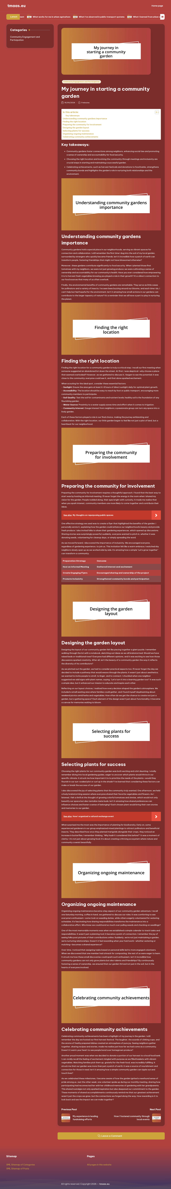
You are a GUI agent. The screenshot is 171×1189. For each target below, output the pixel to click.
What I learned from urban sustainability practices (126, 17)
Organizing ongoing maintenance (78, 134)
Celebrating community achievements (80, 137)
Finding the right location (74, 121)
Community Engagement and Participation (81, 82)
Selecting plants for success (76, 131)
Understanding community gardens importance (85, 118)
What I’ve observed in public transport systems (70, 17)
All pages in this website (99, 1164)
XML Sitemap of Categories (20, 1164)
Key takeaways (73, 115)
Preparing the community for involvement (82, 124)
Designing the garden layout (76, 127)
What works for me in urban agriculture (20, 17)
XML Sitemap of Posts (17, 1168)
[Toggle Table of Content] (155, 112)
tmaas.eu (16, 5)
